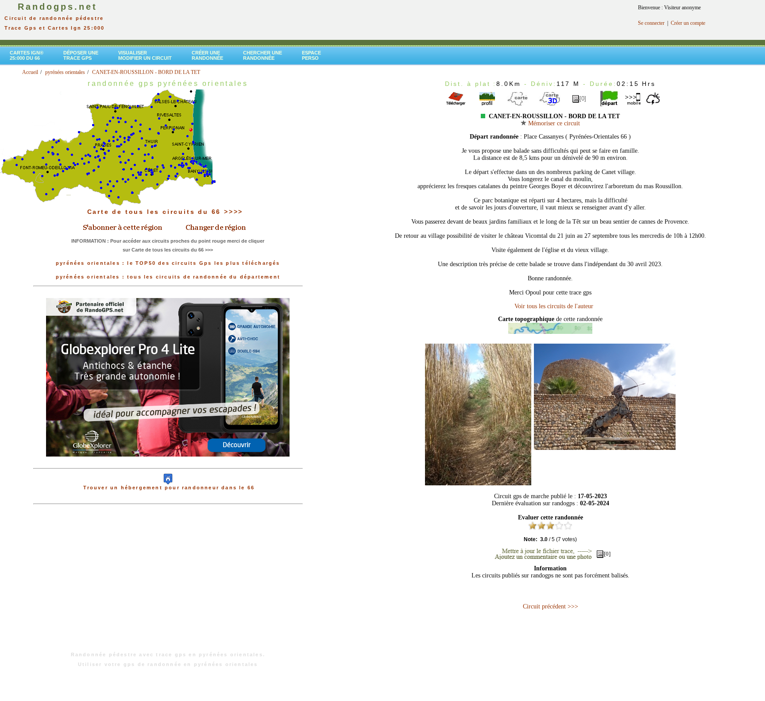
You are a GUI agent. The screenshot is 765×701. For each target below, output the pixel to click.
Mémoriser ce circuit (553, 123)
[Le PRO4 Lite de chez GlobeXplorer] (168, 464)
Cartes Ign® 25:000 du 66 (26, 55)
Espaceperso (311, 55)
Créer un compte (688, 23)
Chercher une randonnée (262, 55)
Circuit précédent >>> (550, 606)
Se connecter (651, 23)
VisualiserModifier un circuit (145, 55)
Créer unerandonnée (207, 55)
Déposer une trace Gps (80, 55)
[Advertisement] (167, 582)
